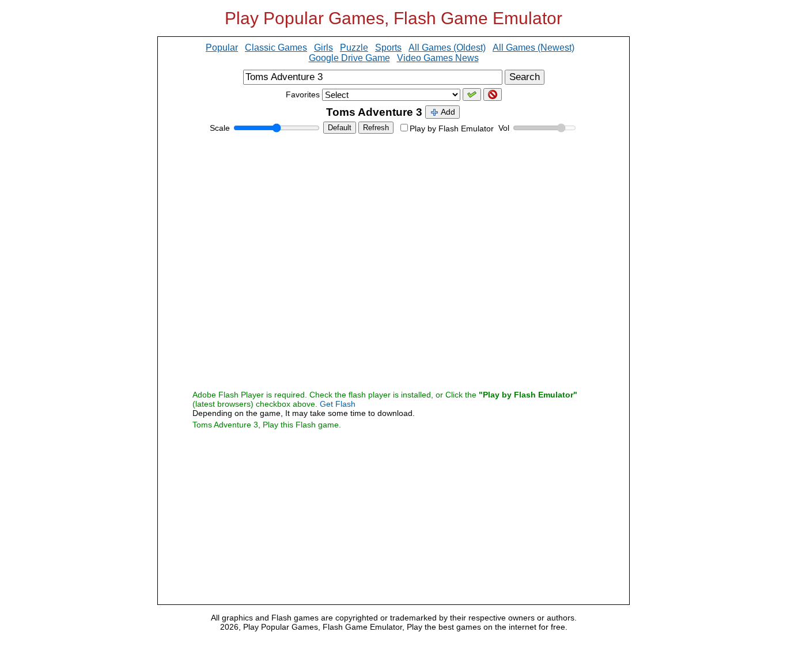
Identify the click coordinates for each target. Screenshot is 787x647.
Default (339, 127)
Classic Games (276, 47)
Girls (323, 47)
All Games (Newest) (533, 47)
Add (447, 111)
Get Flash (337, 403)
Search (524, 76)
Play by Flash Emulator (452, 128)
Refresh (376, 127)
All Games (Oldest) (447, 47)
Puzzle (354, 47)
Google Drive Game (349, 58)
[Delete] (492, 94)
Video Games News (438, 58)
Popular (222, 47)
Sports (388, 47)
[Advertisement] (393, 511)
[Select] (472, 94)
